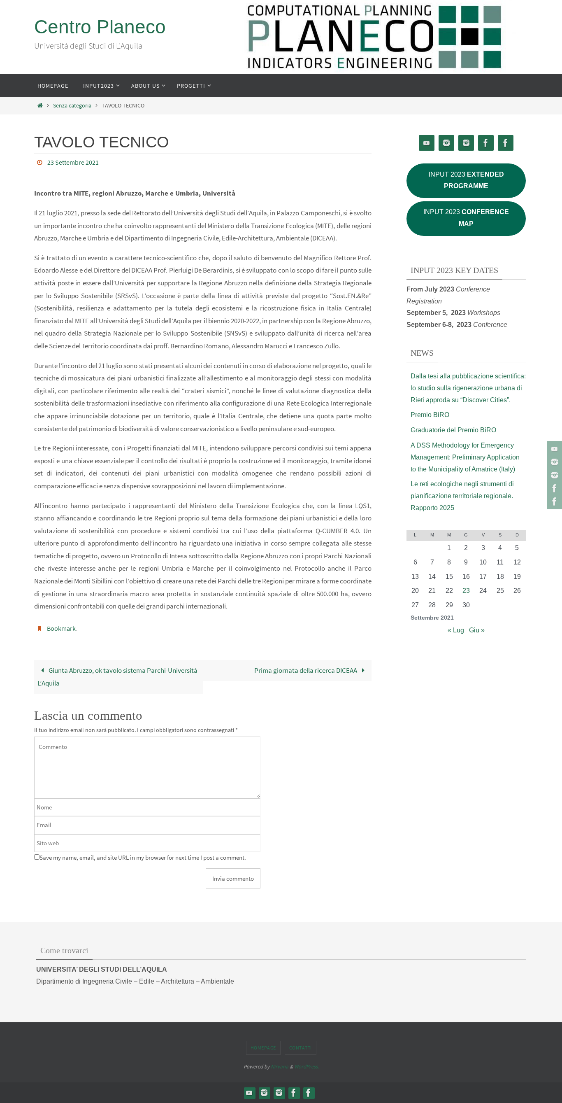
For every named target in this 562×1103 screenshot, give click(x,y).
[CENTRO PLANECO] (553, 462)
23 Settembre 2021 (73, 162)
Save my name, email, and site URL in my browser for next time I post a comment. (142, 857)
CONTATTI (300, 1048)
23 (466, 590)
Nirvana (279, 1066)
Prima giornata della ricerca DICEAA (306, 670)
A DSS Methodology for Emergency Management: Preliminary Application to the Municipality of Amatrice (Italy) (465, 457)
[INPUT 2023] (553, 475)
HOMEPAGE (263, 1048)
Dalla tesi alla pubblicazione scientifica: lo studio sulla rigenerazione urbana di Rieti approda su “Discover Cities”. (468, 388)
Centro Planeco (100, 26)
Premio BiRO (430, 414)
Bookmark (61, 628)
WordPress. (306, 1066)
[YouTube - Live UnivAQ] (553, 449)
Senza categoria (72, 105)
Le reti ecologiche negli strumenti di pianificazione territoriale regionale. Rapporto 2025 (462, 495)
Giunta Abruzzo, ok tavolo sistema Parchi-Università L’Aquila (117, 677)
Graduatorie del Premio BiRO (453, 430)
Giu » (477, 630)
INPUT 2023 (466, 180)
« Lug (456, 630)
